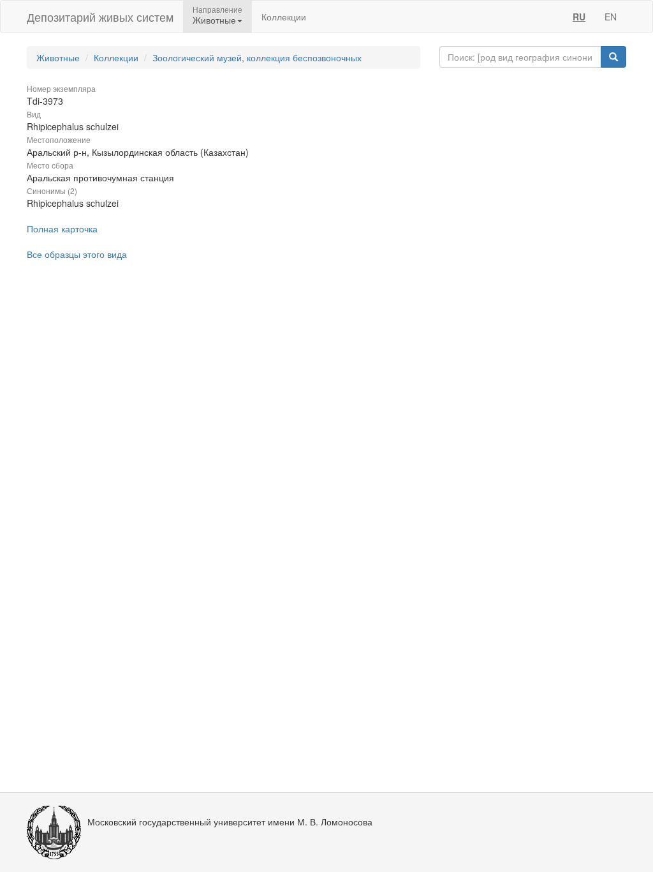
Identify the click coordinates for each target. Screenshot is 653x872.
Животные (58, 57)
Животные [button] (214, 19)
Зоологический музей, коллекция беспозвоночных (257, 57)
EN (611, 16)
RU (579, 16)
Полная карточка (62, 228)
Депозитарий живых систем (100, 16)
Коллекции (283, 16)
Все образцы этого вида (77, 254)
